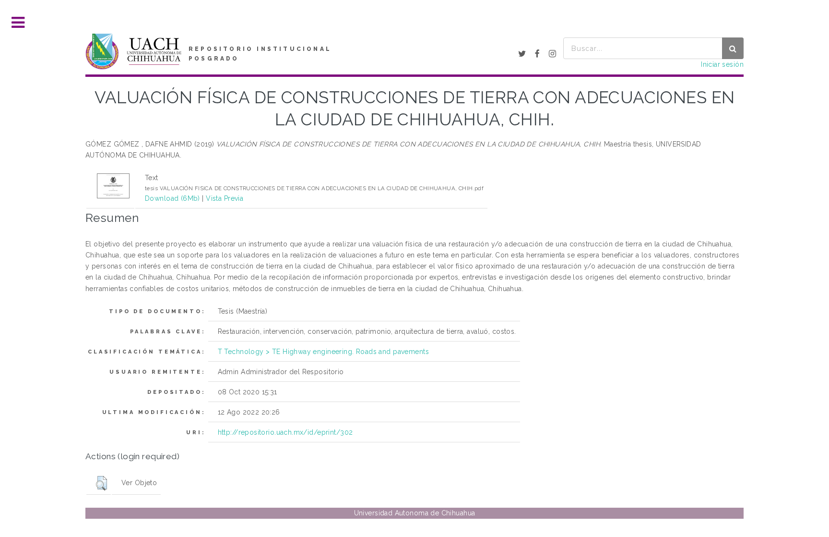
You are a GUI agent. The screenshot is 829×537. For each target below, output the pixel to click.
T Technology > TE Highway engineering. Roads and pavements (323, 351)
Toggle (18, 23)
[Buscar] (733, 48)
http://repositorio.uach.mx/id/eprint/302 (285, 432)
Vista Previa (224, 198)
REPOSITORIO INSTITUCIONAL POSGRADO (260, 54)
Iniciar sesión (722, 64)
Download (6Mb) (172, 198)
